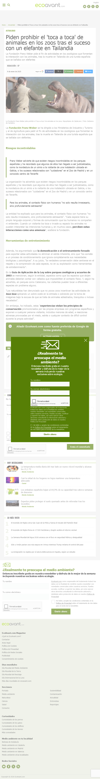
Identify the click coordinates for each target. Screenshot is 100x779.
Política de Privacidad (38, 422)
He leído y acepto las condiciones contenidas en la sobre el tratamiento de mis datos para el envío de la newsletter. (49, 427)
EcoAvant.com (35, 407)
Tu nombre (35, 380)
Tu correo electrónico (40, 389)
